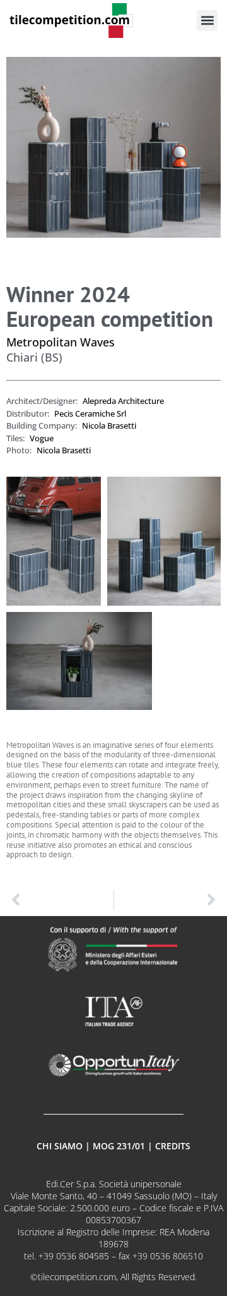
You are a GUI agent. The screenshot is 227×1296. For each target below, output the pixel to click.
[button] (207, 20)
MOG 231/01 (119, 1146)
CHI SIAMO (60, 1146)
